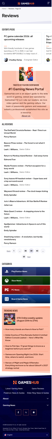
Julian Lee (8, 205)
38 (25, 251)
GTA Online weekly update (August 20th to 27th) (30, 319)
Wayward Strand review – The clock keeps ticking (26, 191)
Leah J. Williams (11, 149)
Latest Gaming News (14, 389)
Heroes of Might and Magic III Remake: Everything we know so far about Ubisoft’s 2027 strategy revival (26, 365)
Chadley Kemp (15, 60)
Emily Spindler (10, 195)
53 (24, 257)
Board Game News (19, 299)
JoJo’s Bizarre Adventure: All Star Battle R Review (26, 201)
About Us (26, 116)
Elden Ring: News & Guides (38, 393)
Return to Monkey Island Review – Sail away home (26, 155)
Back (9, 251)
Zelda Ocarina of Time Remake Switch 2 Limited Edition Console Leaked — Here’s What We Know (26, 337)
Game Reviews (38, 389)
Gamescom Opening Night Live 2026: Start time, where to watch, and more (24, 355)
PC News (15, 290)
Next (28, 257)
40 (37, 251)
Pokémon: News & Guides (14, 393)
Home (4, 9)
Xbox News (16, 280)
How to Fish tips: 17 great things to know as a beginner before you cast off (25, 347)
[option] (22, 48)
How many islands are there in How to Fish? (24, 329)
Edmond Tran (10, 159)
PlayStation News (19, 271)
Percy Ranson (10, 136)
